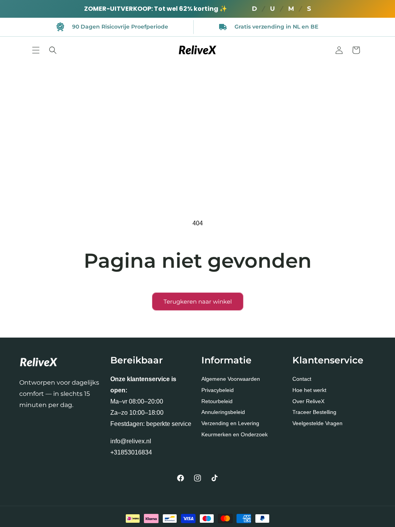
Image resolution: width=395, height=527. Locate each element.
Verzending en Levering (230, 423)
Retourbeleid (217, 401)
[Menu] (35, 50)
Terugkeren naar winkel (198, 301)
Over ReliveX (308, 401)
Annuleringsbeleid (223, 412)
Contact (301, 379)
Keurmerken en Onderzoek (234, 434)
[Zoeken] (52, 50)
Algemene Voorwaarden (230, 379)
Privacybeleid (217, 390)
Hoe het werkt (309, 390)
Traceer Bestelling (314, 412)
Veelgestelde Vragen (317, 423)
